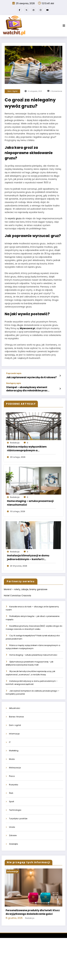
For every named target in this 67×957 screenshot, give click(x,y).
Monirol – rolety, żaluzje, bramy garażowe (25, 589)
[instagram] (40, 10)
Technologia (15, 810)
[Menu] (64, 25)
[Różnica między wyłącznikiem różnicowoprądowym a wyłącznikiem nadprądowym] (33, 426)
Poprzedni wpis (13, 373)
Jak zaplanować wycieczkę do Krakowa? (31, 377)
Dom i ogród (12, 91)
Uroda (12, 827)
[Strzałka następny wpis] (60, 389)
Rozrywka (13, 784)
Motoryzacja (15, 767)
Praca (12, 776)
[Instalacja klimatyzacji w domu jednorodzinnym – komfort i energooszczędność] (33, 535)
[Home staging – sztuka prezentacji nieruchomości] (33, 480)
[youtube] (47, 10)
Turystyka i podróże (18, 818)
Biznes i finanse (16, 716)
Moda (12, 759)
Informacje (14, 733)
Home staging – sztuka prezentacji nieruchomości (30, 503)
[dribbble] (33, 10)
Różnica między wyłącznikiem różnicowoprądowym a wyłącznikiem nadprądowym (27, 448)
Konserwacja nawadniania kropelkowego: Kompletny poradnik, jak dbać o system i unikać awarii (33, 914)
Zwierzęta (13, 844)
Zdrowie (13, 835)
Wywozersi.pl (27, 328)
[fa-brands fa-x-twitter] (26, 10)
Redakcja (14, 442)
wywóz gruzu (15, 218)
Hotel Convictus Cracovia (17, 595)
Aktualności (14, 708)
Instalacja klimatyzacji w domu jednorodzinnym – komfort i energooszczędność (28, 557)
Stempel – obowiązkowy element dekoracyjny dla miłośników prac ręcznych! (27, 389)
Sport (11, 801)
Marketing (13, 750)
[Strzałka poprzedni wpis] (60, 376)
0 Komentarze (56, 91)
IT (10, 742)
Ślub (11, 793)
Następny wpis (13, 383)
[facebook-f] (19, 10)
